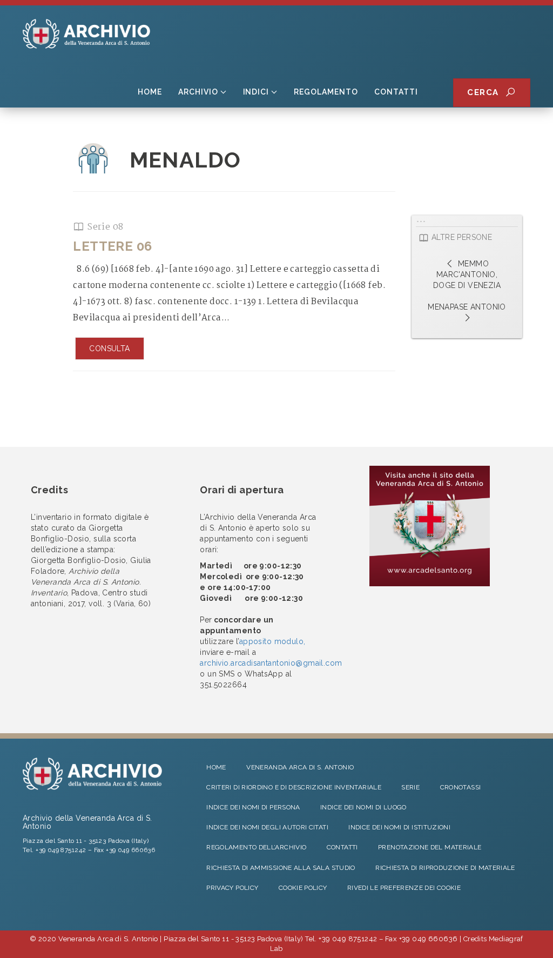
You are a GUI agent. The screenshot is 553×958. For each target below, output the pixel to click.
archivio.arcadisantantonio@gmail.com (271, 663)
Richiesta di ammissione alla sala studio (280, 868)
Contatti (396, 92)
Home (150, 92)
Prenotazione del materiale (429, 847)
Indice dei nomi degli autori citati (267, 827)
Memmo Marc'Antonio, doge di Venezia (467, 274)
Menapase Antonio (467, 307)
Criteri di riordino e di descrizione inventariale (293, 787)
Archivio (198, 92)
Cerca (486, 92)
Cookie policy (303, 888)
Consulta (109, 348)
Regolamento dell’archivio (256, 847)
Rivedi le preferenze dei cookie (404, 888)
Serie (410, 787)
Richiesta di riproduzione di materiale (445, 868)
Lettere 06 (112, 246)
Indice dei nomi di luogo (363, 807)
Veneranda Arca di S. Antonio (300, 767)
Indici (256, 92)
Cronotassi (460, 787)
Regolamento (326, 92)
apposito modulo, (272, 641)
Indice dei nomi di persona (253, 807)
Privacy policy (232, 888)
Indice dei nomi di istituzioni (399, 827)
